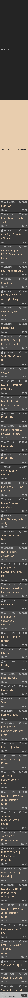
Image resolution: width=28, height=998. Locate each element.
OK (24, 995)
